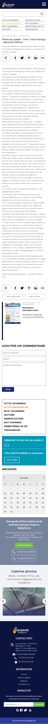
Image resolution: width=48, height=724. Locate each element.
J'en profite (12, 460)
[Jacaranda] (8, 3)
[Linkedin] (28, 57)
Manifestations (32, 20)
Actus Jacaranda (10, 20)
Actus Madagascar (11, 23)
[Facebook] (15, 57)
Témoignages (31, 29)
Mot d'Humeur (32, 23)
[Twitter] (22, 57)
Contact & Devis (24, 545)
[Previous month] (4, 478)
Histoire (6, 29)
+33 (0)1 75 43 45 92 (26, 558)
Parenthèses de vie (34, 26)
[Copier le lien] (42, 57)
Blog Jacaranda (10, 26)
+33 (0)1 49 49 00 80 (25, 552)
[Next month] (44, 478)
